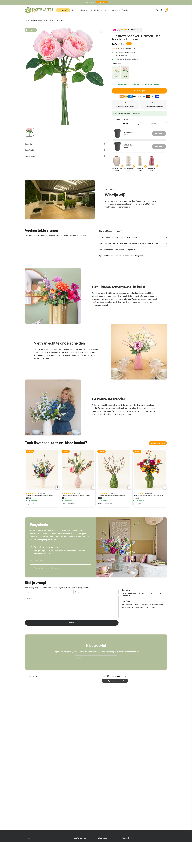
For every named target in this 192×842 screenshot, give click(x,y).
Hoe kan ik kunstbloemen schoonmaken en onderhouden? (121, 237)
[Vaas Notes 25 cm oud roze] (152, 161)
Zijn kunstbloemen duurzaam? (110, 231)
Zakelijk (125, 10)
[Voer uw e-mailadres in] (114, 658)
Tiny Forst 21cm (128, 168)
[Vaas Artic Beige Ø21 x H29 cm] (117, 161)
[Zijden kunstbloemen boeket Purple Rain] (42, 470)
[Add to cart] (57, 487)
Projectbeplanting (98, 10)
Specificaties (29, 150)
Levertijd (38, 560)
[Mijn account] (161, 10)
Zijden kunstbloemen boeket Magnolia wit (111, 495)
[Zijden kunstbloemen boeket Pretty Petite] (78, 470)
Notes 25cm (152, 168)
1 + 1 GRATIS (63, 10)
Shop (74, 10)
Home (27, 20)
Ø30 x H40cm (128, 145)
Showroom (85, 10)
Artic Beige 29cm (117, 168)
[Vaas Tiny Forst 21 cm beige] (128, 161)
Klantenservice (114, 10)
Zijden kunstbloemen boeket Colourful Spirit (148, 495)
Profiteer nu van (95, 2)
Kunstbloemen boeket (157, 443)
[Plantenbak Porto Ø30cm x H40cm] (117, 146)
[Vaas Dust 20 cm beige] (140, 161)
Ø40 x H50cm (128, 132)
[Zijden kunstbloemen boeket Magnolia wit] (114, 470)
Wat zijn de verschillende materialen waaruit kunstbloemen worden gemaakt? (129, 243)
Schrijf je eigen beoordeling (115, 681)
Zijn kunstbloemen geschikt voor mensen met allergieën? (121, 256)
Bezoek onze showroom (46, 547)
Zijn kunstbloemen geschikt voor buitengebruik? (117, 250)
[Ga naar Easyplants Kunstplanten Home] (39, 10)
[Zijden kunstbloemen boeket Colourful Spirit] (150, 470)
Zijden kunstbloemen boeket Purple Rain (39, 495)
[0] (165, 10)
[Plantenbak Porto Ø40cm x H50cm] (117, 133)
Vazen (153, 124)
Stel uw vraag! (30, 156)
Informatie (102, 838)
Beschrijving (29, 144)
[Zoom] (101, 30)
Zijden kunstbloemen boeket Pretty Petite (76, 495)
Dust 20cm (140, 168)
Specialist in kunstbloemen (47, 568)
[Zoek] (157, 10)
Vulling (125, 124)
